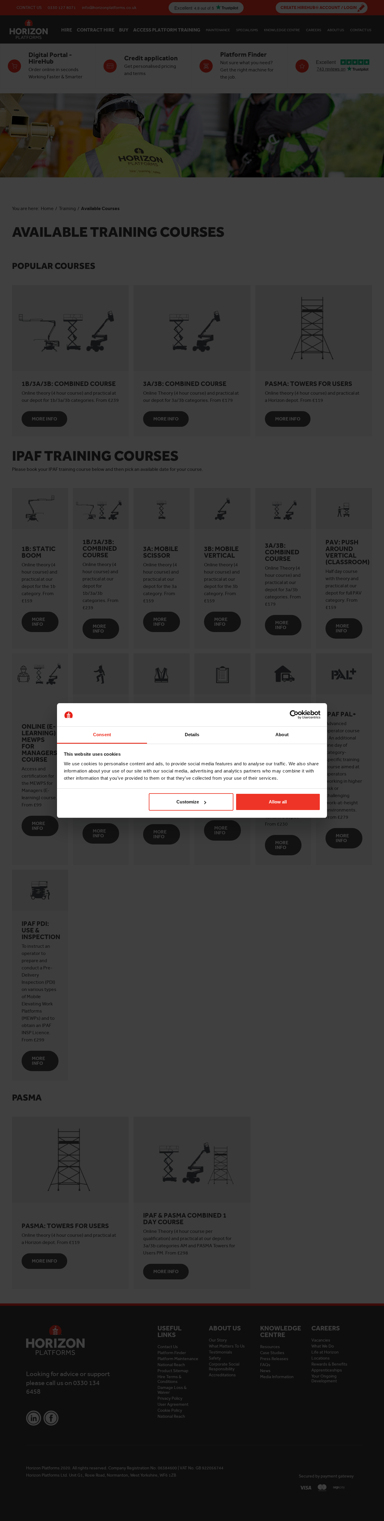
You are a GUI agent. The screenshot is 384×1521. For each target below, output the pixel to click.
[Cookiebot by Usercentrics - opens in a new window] (294, 714)
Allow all (278, 801)
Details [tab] (192, 734)
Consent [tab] (102, 734)
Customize (187, 801)
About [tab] (282, 734)
